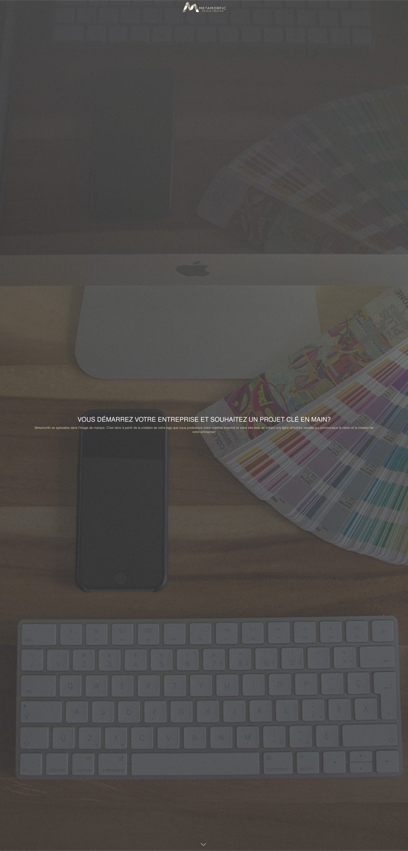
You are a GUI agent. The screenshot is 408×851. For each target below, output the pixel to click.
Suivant (401, 425)
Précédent (7, 425)
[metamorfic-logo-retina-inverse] (204, 7)
